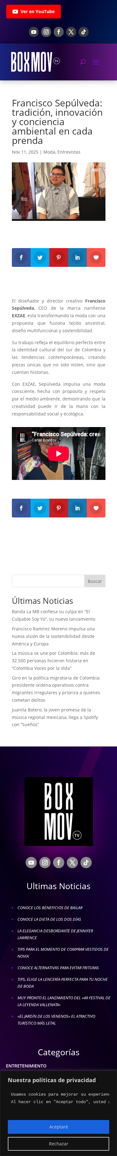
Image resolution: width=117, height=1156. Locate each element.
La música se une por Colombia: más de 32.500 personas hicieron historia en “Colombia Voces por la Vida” (53, 660)
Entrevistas (68, 152)
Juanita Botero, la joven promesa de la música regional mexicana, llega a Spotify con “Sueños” (55, 717)
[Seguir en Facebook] (59, 32)
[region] (58, 1113)
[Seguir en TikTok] (84, 32)
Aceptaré (58, 1127)
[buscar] (82, 62)
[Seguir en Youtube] (34, 32)
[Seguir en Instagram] (46, 32)
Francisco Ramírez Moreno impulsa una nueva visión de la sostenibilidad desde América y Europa (53, 636)
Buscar (95, 581)
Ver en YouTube (38, 11)
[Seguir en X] (71, 32)
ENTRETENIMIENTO (26, 1066)
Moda (49, 152)
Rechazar (58, 1144)
